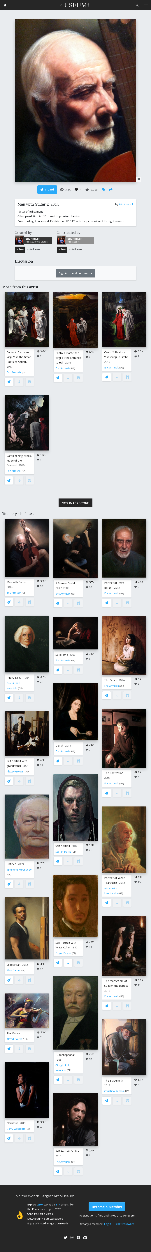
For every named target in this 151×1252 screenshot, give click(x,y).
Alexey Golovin (15, 771)
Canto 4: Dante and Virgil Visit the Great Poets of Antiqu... (19, 357)
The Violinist (14, 1033)
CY (28, 1128)
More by (75, 502)
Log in (108, 1224)
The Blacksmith (113, 1080)
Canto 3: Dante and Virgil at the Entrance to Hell (68, 357)
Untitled (11, 864)
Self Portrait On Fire (67, 1151)
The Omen (110, 680)
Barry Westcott (16, 1128)
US (24, 372)
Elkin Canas (13, 970)
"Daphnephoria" (65, 1055)
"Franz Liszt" (14, 677)
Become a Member (107, 1207)
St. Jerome (61, 654)
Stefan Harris (63, 851)
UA (8, 874)
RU (27, 771)
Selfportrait (13, 964)
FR (74, 953)
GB (74, 851)
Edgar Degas (63, 953)
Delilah (59, 745)
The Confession (113, 773)
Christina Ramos (114, 1091)
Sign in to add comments (75, 273)
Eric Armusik (126, 204)
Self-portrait (62, 846)
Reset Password (124, 1224)
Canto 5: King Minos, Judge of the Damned (19, 460)
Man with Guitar (16, 582)
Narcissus (12, 1123)
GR (20, 688)
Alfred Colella (14, 1039)
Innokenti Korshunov (19, 869)
